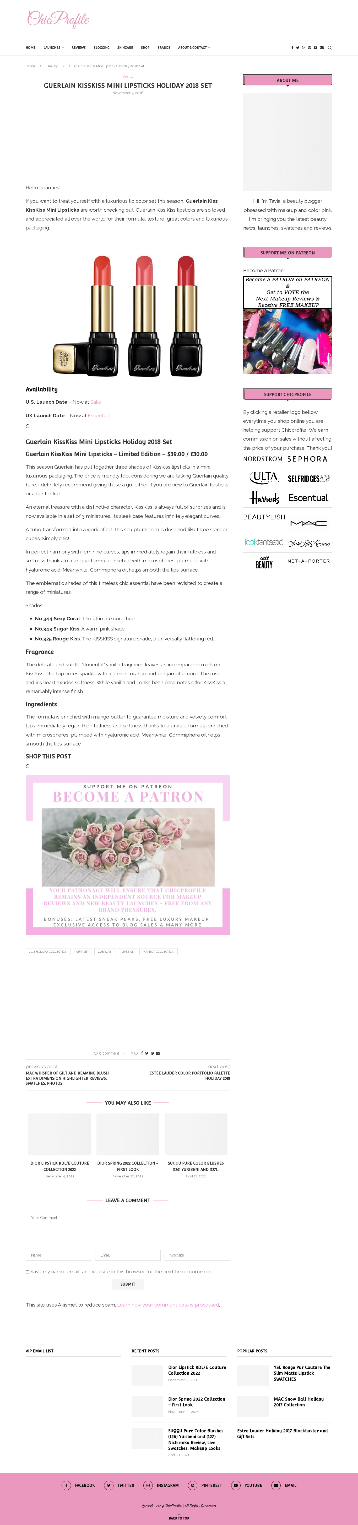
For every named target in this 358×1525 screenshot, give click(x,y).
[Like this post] (136, 1053)
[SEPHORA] (307, 457)
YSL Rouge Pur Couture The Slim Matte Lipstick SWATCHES (302, 1373)
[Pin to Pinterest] (152, 1053)
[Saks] (309, 541)
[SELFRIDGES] (309, 476)
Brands (164, 48)
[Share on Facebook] (142, 1053)
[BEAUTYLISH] (264, 515)
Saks (95, 402)
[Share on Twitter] (147, 1053)
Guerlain (105, 951)
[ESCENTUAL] (309, 495)
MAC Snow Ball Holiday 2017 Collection (299, 1402)
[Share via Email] (158, 1053)
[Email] (322, 47)
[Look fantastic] (264, 541)
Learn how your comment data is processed (168, 1305)
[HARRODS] (264, 495)
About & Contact (192, 48)
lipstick (127, 951)
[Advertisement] (128, 138)
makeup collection (158, 951)
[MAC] (309, 521)
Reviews (79, 48)
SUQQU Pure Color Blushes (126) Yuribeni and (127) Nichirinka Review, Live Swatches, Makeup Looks (196, 1439)
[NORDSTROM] (263, 457)
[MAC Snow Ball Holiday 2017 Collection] (253, 1406)
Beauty (52, 66)
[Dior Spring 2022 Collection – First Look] (127, 1134)
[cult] (264, 560)
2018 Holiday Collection (48, 951)
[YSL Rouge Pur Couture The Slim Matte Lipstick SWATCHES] (253, 1375)
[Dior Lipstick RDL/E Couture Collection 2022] (59, 1134)
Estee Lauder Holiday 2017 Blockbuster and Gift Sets (282, 1433)
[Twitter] (298, 47)
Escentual (99, 415)
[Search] (329, 47)
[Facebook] (292, 47)
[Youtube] (315, 47)
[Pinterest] (309, 47)
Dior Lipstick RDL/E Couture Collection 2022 (197, 1370)
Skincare (125, 48)
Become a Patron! (264, 270)
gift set (82, 951)
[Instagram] (303, 47)
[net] (309, 560)
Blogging (102, 48)
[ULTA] (264, 476)
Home (31, 48)
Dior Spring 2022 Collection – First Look (196, 1402)
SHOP (145, 48)
